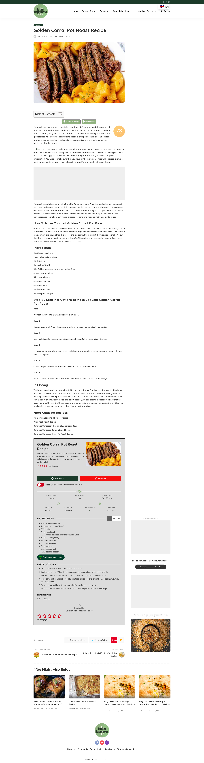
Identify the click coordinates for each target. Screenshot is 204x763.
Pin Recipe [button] (102, 478)
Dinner (38, 25)
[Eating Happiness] (41, 11)
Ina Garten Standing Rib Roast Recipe (51, 418)
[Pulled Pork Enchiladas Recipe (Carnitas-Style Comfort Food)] (49, 686)
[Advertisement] (79, 183)
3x (119, 518)
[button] (38, 466)
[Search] (169, 11)
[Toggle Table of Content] (59, 114)
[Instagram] (169, 2)
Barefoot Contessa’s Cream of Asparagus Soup (55, 426)
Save (115, 640)
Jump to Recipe (72, 121)
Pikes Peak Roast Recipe (45, 422)
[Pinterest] (166, 2)
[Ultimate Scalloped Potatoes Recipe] (84, 686)
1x (109, 518)
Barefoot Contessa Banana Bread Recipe (53, 430)
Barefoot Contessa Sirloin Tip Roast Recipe (53, 434)
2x (114, 518)
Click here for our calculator (151, 567)
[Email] (121, 640)
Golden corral (40, 149)
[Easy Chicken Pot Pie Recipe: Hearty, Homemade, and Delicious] (119, 686)
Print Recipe (90, 121)
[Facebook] (163, 2)
